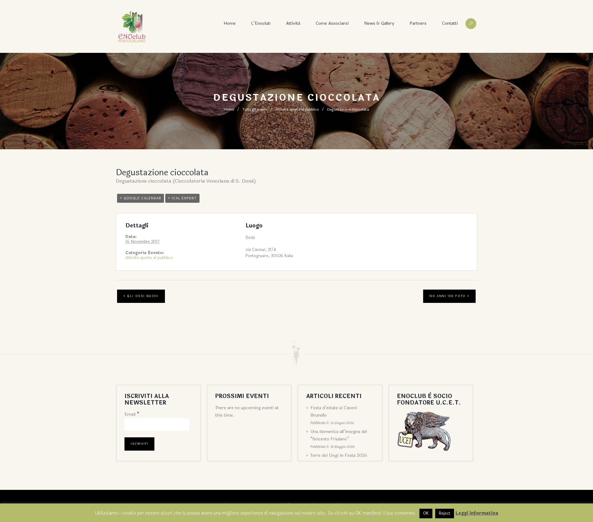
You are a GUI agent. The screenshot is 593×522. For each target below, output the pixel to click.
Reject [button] (444, 513)
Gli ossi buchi (141, 296)
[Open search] (470, 23)
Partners (418, 23)
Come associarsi (332, 23)
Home (230, 23)
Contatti (450, 23)
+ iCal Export (182, 198)
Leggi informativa (476, 513)
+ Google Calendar (140, 198)
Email (131, 414)
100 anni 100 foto (449, 296)
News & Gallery (379, 23)
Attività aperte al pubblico (297, 109)
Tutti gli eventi (254, 109)
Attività (293, 23)
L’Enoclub (261, 23)
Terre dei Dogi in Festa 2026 (338, 455)
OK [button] (426, 513)
